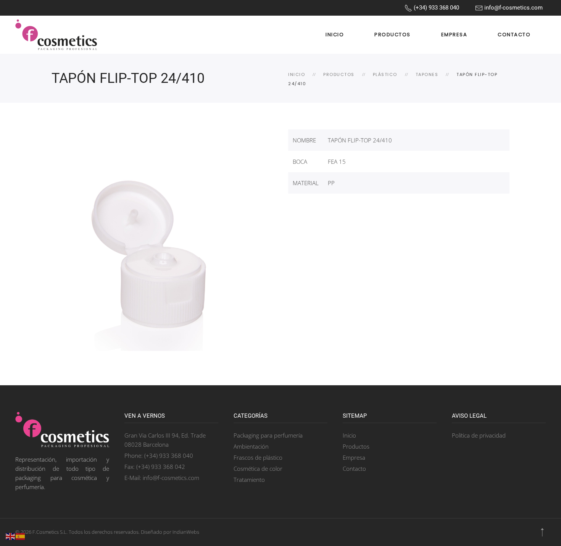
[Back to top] (542, 532)
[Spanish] (21, 536)
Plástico (385, 74)
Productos (392, 34)
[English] (11, 536)
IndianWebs (185, 531)
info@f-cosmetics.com (513, 7)
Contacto (514, 34)
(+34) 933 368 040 (435, 7)
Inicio (335, 34)
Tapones (427, 74)
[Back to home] (56, 35)
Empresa (454, 34)
